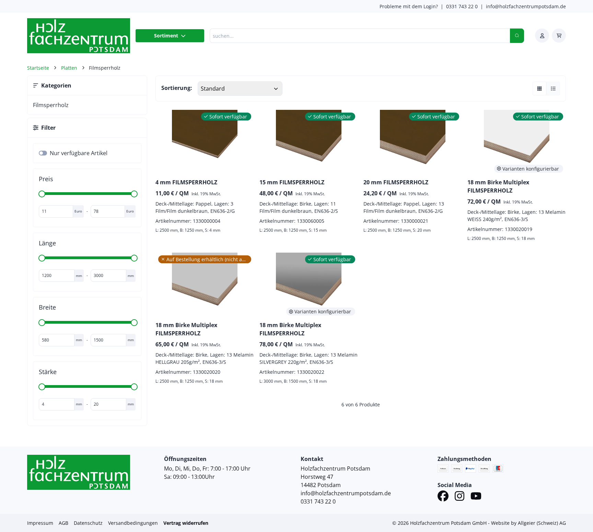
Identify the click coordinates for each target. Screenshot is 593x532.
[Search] (517, 35)
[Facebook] (443, 497)
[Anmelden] (542, 35)
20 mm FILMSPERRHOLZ (395, 182)
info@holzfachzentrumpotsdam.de (526, 6)
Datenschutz (88, 523)
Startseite (38, 68)
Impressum (40, 523)
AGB (63, 523)
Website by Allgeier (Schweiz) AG (528, 523)
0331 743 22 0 (462, 6)
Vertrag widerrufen (185, 523)
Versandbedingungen (133, 523)
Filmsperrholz (51, 105)
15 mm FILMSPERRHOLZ (291, 182)
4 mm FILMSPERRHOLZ (186, 182)
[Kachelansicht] (539, 88)
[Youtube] (475, 497)
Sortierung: (176, 88)
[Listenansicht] (553, 88)
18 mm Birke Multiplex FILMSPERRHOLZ (498, 186)
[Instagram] (459, 497)
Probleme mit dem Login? (409, 6)
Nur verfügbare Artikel (78, 153)
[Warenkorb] (559, 35)
